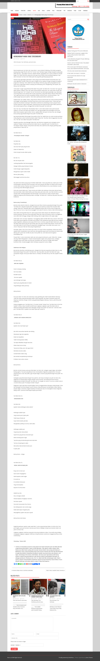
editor (23, 58)
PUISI (53, 10)
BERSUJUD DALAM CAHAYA (74, 83)
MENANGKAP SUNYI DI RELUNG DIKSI (19, 596)
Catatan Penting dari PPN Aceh (74, 51)
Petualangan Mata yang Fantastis (55, 596)
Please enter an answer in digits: (18, 641)
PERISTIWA (23, 10)
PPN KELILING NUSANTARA (74, 71)
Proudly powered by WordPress (66, 657)
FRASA (43, 10)
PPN (64, 10)
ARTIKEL (29, 10)
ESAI (39, 10)
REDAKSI (17, 10)
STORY (79, 10)
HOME (12, 10)
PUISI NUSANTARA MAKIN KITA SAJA (76, 75)
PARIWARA (85, 10)
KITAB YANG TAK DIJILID (73, 73)
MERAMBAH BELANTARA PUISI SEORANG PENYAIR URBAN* (37, 596)
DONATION (69, 10)
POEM (75, 10)
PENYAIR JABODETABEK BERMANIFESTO (77, 79)
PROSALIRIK (59, 10)
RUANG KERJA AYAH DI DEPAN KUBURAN (23, 570)
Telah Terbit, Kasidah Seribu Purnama (55, 570)
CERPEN (48, 10)
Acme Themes (89, 657)
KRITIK (34, 10)
